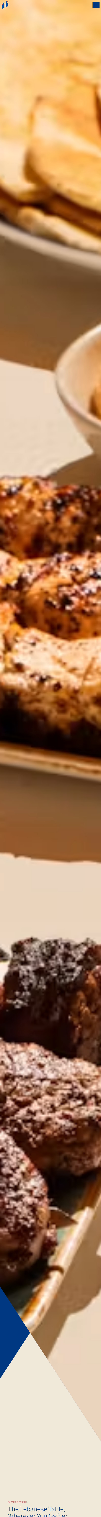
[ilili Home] (5, 5)
